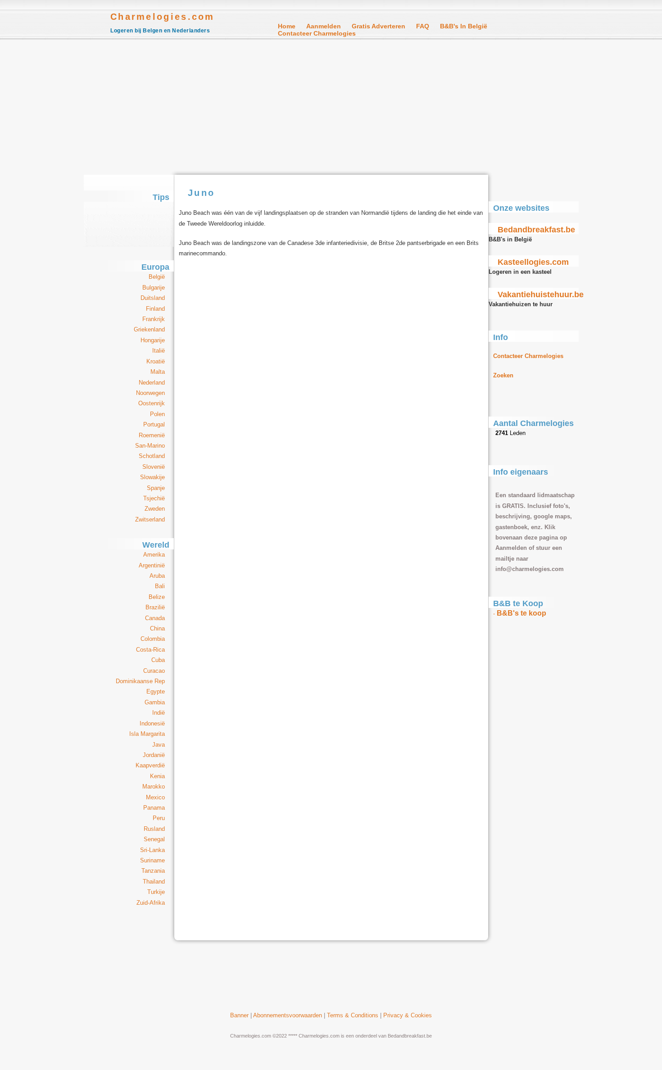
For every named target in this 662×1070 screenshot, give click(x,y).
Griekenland (149, 329)
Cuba (158, 660)
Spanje (156, 488)
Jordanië (154, 755)
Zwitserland (150, 519)
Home (286, 26)
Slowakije (152, 477)
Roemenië (152, 435)
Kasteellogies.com (533, 262)
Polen (157, 414)
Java (158, 744)
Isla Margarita (147, 733)
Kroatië (155, 361)
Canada (155, 618)
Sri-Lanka (152, 850)
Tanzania (153, 870)
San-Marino (150, 445)
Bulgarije (153, 287)
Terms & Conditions (352, 1015)
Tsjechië (154, 498)
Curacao (154, 670)
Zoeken (503, 375)
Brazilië (155, 607)
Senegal (154, 839)
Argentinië (152, 565)
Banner (239, 1015)
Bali (160, 586)
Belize (157, 597)
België (157, 276)
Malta (157, 371)
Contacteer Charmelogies (317, 33)
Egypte (155, 691)
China (157, 628)
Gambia (155, 702)
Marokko (153, 786)
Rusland (154, 828)
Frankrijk (153, 319)
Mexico (155, 797)
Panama (154, 807)
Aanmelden (323, 26)
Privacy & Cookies (407, 1015)
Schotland (152, 456)
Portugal (154, 424)
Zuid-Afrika (150, 902)
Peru (159, 818)
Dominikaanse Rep (140, 681)
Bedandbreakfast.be (536, 229)
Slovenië (153, 466)
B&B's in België (463, 26)
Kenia (157, 776)
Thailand (154, 881)
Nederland (152, 382)
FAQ (422, 26)
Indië (158, 712)
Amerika (154, 554)
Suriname (152, 860)
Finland (155, 308)
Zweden (155, 508)
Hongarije (153, 340)
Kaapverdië (150, 765)
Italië (158, 350)
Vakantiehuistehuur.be (541, 294)
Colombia (153, 638)
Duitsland (153, 298)
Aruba (157, 575)
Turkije (156, 892)
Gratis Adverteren (378, 26)
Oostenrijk (151, 403)
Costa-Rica (150, 649)
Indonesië (152, 723)
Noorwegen (150, 393)
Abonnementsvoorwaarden (287, 1015)
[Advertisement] (331, 107)
